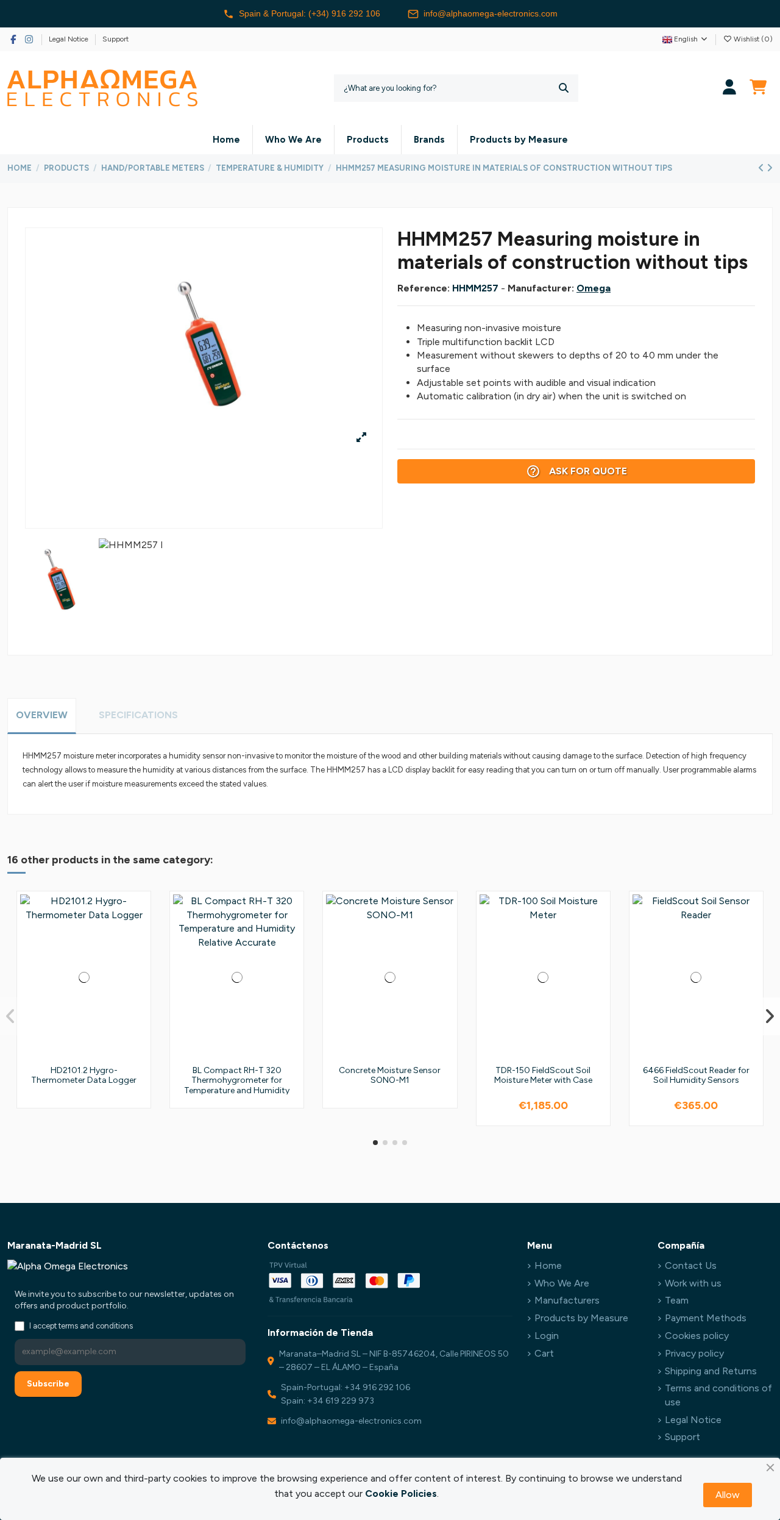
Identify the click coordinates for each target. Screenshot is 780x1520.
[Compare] (137, 937)
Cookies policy (697, 1335)
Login (546, 1335)
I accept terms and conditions (81, 1325)
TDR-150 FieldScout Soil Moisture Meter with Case (543, 1075)
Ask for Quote (576, 471)
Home (548, 1265)
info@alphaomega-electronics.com (491, 13)
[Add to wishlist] (137, 914)
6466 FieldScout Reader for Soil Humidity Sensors (696, 1075)
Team (677, 1300)
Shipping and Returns (711, 1371)
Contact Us (691, 1265)
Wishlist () (752, 39)
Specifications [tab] (138, 715)
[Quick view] (137, 959)
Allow (727, 1494)
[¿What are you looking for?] (563, 88)
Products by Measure (581, 1318)
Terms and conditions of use (718, 1394)
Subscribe (48, 1384)
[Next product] (770, 168)
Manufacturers (567, 1300)
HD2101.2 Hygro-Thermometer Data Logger (83, 1075)
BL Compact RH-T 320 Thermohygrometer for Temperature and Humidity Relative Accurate (236, 1085)
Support (115, 39)
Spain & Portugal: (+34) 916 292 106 (309, 13)
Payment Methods (705, 1318)
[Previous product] (762, 168)
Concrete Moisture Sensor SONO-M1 (390, 1075)
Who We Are (561, 1283)
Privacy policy (694, 1353)
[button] (375, 1142)
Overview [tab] (42, 715)
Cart (544, 1353)
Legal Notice (69, 39)
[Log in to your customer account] (729, 88)
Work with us (693, 1283)
